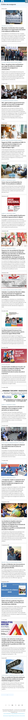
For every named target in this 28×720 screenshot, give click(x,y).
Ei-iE (2, 1)
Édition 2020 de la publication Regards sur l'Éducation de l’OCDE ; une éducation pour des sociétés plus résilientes (14, 598)
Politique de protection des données (18, 715)
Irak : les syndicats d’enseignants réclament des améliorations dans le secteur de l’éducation (14, 441)
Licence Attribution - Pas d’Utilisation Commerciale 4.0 (13, 713)
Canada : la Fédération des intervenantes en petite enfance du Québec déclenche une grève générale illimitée (14, 561)
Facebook (6, 705)
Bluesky (19, 705)
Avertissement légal (7, 715)
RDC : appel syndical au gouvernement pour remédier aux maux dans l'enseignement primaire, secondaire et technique (14, 101)
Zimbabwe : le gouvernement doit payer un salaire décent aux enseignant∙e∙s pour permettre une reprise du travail (14, 404)
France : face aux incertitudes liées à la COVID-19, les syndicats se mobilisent (14, 178)
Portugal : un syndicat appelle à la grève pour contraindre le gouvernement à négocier (14, 212)
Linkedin (22, 705)
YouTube (12, 705)
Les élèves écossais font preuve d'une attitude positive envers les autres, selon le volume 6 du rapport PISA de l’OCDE (14, 327)
